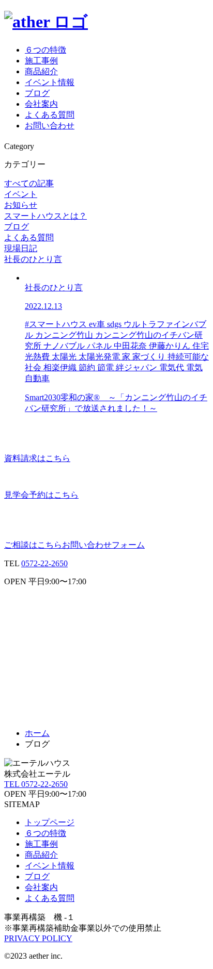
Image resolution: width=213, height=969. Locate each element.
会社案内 (41, 104)
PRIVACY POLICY (38, 938)
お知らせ (20, 205)
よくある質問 (49, 114)
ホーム (37, 733)
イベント (20, 194)
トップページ (49, 822)
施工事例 (41, 60)
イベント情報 (49, 82)
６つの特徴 (45, 49)
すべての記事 (29, 183)
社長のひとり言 (33, 259)
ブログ (37, 93)
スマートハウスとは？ (45, 215)
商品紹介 (41, 71)
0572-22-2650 (44, 563)
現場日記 (20, 248)
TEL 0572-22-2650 (36, 784)
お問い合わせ (49, 125)
